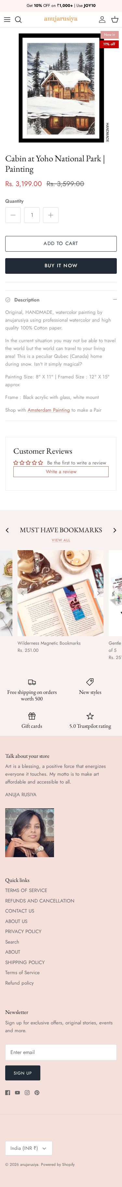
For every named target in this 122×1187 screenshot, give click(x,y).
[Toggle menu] (7, 19)
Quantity (14, 201)
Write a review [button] (61, 471)
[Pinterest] (36, 1092)
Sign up (23, 1073)
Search (12, 941)
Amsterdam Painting (49, 410)
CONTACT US (19, 911)
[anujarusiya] (61, 19)
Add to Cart (61, 243)
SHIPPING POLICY (25, 962)
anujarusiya (29, 1164)
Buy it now (61, 265)
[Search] (21, 19)
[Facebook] (7, 1092)
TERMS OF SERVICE (26, 890)
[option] (61, 89)
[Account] (100, 19)
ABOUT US (16, 921)
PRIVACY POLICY (23, 931)
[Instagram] (27, 1092)
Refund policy (19, 983)
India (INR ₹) (24, 1148)
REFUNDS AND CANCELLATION (40, 900)
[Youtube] (17, 1092)
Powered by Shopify (58, 1164)
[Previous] (22, 593)
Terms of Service (22, 972)
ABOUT (12, 952)
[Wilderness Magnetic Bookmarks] (60, 593)
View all (61, 540)
